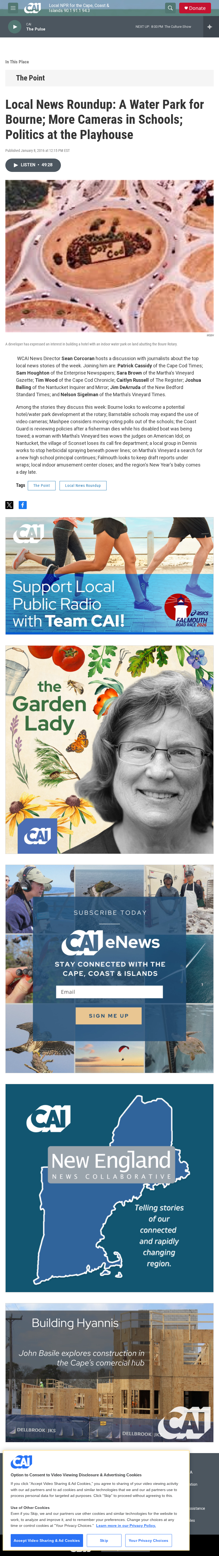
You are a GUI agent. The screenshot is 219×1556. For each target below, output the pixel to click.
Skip (104, 1540)
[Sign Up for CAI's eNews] (109, 969)
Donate (197, 8)
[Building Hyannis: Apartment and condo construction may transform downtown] (109, 1372)
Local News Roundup (83, 485)
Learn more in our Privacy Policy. (126, 1525)
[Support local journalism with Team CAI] (109, 575)
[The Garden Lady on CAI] (109, 750)
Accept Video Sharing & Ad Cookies (47, 1540)
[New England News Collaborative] (109, 1188)
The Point (30, 78)
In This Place (17, 61)
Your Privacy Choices (148, 1540)
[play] (14, 27)
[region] (96, 1500)
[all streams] (211, 26)
